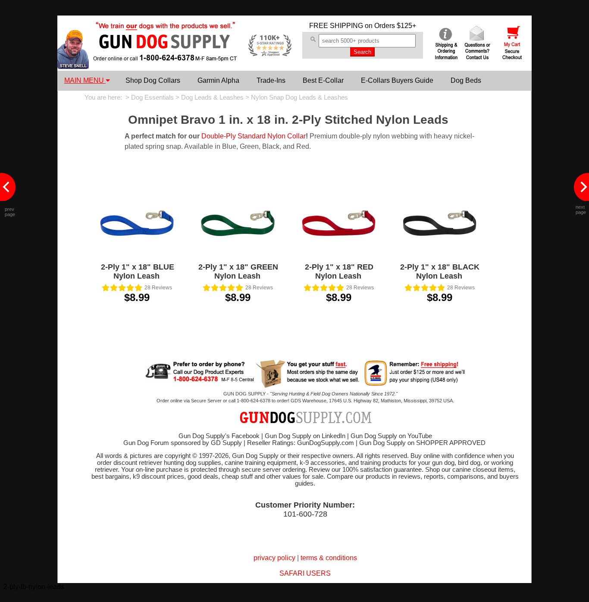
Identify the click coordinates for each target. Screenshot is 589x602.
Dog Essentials (152, 97)
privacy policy (274, 557)
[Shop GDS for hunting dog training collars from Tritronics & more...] (165, 55)
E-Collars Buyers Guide (397, 80)
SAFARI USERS (305, 573)
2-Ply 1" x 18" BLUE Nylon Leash (137, 271)
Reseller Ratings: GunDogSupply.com (300, 442)
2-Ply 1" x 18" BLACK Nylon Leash (439, 271)
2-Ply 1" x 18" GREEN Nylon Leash (238, 271)
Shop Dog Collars (152, 80)
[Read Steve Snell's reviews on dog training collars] (73, 66)
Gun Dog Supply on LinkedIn (305, 436)
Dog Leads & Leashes (212, 97)
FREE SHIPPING (336, 25)
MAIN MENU (85, 80)
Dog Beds (466, 80)
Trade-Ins (271, 80)
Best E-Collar (323, 80)
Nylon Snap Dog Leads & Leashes (299, 97)
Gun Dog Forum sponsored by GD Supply (182, 442)
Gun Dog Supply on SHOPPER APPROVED (422, 442)
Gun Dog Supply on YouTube (391, 436)
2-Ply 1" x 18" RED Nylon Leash (339, 271)
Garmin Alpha (218, 80)
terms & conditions (329, 557)
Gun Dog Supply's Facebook (219, 436)
